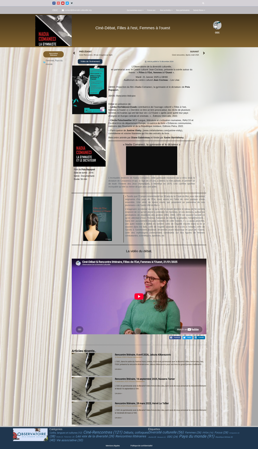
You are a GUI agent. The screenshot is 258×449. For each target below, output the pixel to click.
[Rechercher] (203, 3)
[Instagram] (58, 3)
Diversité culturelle (166, 432)
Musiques (161, 437)
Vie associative (69, 440)
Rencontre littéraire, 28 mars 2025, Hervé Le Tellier (142, 403)
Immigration (234, 433)
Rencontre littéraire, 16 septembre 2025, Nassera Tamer (145, 378)
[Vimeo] (71, 3)
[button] (142, 10)
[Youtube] (62, 3)
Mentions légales (113, 446)
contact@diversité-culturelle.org (78, 10)
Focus (221, 432)
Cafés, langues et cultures (65, 432)
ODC (172, 436)
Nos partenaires (182, 10)
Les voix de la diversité (95, 436)
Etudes (59, 437)
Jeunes (152, 437)
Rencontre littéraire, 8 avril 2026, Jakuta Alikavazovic (143, 354)
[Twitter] (67, 3)
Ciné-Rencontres (102, 432)
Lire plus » (118, 369)
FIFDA (207, 432)
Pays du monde (196, 436)
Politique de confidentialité (141, 446)
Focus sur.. (151, 10)
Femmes (50, 60)
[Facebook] (53, 3)
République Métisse (224, 437)
